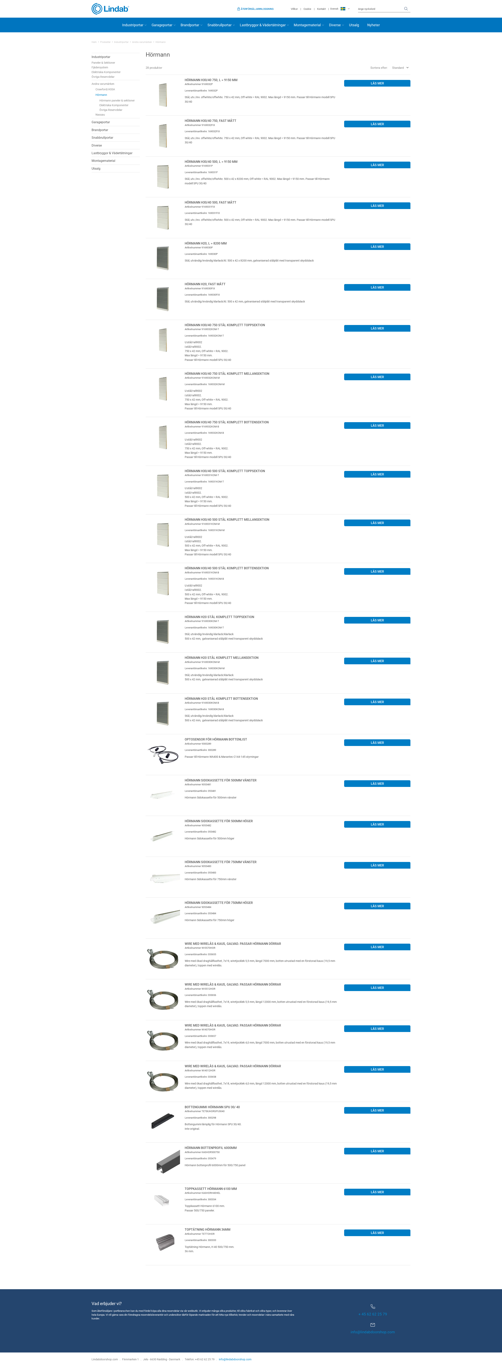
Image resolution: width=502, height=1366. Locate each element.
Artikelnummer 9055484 (198, 907)
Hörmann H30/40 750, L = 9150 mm (211, 80)
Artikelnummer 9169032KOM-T (202, 329)
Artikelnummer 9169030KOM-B (202, 702)
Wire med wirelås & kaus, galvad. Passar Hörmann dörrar (233, 943)
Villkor (294, 9)
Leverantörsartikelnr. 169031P (201, 172)
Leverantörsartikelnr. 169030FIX (202, 294)
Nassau (100, 114)
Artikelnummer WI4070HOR (200, 1029)
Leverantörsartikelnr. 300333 (200, 1240)
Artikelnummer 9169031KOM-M (202, 524)
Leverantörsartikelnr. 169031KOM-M (205, 530)
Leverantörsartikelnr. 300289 (200, 750)
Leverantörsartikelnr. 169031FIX (202, 213)
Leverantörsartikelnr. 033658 (200, 1076)
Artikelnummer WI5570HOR (200, 948)
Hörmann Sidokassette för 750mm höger (219, 903)
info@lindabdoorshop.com (373, 1331)
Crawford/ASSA (105, 89)
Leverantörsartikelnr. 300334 (200, 1199)
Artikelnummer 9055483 (198, 866)
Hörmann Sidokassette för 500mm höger (219, 821)
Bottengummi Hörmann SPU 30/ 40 (212, 1107)
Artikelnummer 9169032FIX (200, 125)
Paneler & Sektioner (103, 62)
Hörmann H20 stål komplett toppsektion (219, 617)
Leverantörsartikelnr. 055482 (200, 831)
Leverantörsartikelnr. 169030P (201, 254)
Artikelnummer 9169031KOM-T (202, 475)
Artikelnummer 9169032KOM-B (202, 426)
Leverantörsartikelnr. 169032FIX (202, 131)
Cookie (307, 9)
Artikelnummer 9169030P (199, 247)
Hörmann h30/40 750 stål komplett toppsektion (225, 325)
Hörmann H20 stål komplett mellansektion (221, 657)
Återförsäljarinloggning (257, 8)
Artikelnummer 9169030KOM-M (202, 662)
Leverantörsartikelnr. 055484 (200, 913)
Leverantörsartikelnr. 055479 (200, 1158)
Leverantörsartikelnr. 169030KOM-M (205, 668)
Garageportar (162, 25)
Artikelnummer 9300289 (198, 743)
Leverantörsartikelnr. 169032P (201, 90)
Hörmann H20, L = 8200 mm (206, 243)
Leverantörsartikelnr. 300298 (200, 1117)
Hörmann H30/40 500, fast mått (210, 202)
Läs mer (377, 83)
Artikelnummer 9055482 (198, 825)
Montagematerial (307, 25)
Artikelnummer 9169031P (199, 165)
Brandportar (190, 25)
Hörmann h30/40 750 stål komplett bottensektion (227, 422)
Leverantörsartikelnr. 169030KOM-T (204, 627)
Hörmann (101, 95)
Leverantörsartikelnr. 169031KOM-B (204, 578)
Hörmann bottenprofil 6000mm (211, 1148)
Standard (398, 68)
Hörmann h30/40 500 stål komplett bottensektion (227, 568)
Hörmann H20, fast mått (205, 284)
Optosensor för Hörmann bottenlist (216, 739)
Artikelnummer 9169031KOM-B (202, 572)
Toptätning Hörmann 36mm (207, 1229)
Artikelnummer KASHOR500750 (202, 1152)
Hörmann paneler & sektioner (117, 100)
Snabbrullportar (219, 25)
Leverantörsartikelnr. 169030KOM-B (204, 709)
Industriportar (132, 25)
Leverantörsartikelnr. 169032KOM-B (204, 433)
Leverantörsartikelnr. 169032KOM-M (205, 384)
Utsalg (354, 25)
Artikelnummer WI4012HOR (200, 1070)
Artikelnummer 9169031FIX (200, 206)
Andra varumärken (142, 41)
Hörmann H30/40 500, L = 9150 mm (211, 161)
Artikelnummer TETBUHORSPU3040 (205, 1111)
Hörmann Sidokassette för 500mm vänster (220, 780)
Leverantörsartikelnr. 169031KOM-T (204, 481)
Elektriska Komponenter (106, 72)
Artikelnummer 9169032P (199, 84)
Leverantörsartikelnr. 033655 (200, 954)
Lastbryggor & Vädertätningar (263, 25)
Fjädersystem (100, 67)
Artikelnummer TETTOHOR (200, 1234)
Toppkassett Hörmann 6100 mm (211, 1189)
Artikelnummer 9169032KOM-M (202, 377)
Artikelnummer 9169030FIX (200, 288)
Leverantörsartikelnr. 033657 (200, 1036)
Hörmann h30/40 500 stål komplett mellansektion (227, 519)
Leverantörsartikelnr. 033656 (200, 995)
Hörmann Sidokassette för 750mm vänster (220, 862)
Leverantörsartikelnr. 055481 (200, 791)
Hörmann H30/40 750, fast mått (210, 121)
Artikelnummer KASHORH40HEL (202, 1193)
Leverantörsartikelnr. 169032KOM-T (204, 335)
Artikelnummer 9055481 (198, 784)
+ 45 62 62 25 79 (372, 1314)
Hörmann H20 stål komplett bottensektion (221, 698)
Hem (94, 41)
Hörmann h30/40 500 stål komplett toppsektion (225, 471)
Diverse (335, 25)
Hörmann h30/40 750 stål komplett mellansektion (227, 373)
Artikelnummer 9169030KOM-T (202, 621)
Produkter (105, 41)
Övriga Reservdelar (103, 77)
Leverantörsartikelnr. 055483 (200, 872)
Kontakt (321, 9)
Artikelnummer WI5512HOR (200, 988)
